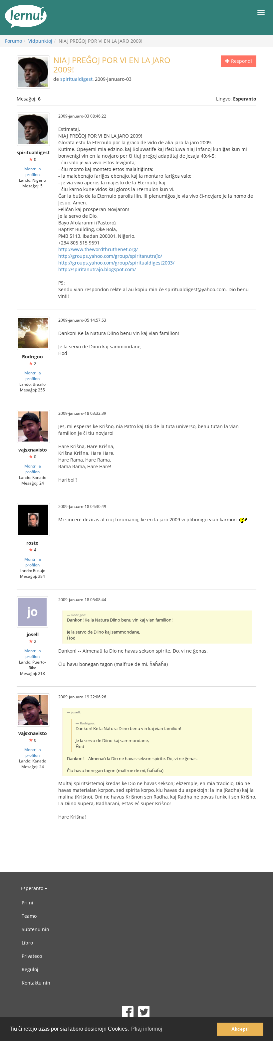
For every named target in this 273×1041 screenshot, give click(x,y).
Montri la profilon (32, 171)
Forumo (13, 41)
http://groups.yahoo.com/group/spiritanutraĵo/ (110, 256)
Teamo (29, 916)
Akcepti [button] (240, 1029)
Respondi (241, 61)
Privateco (32, 956)
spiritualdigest (76, 79)
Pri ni (27, 902)
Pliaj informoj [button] (146, 1029)
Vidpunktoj (40, 41)
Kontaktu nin (36, 983)
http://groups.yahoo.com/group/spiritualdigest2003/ (116, 262)
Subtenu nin (35, 929)
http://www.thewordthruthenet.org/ (98, 249)
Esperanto (33, 888)
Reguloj (30, 969)
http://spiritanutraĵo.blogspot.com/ (97, 269)
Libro (27, 942)
